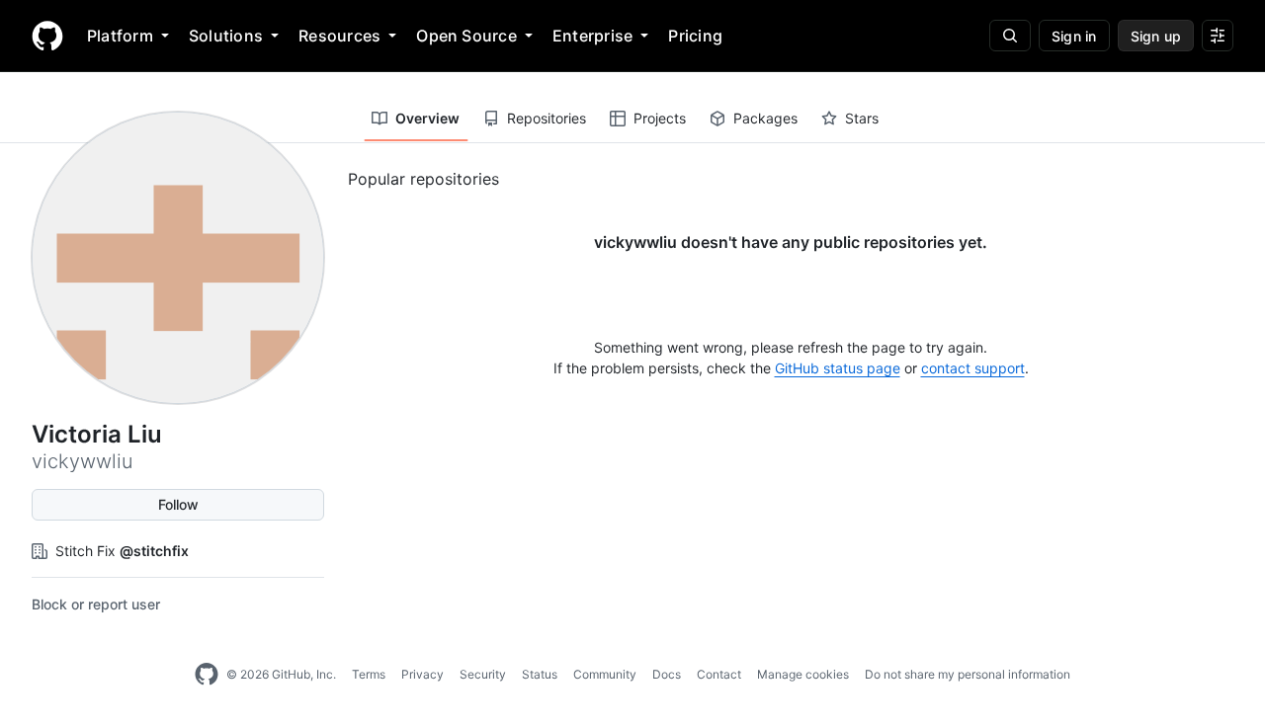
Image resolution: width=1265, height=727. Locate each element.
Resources (339, 35)
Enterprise (592, 35)
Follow (178, 504)
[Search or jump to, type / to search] (1010, 35)
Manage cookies (803, 674)
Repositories (546, 118)
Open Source (466, 35)
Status (539, 674)
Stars (862, 118)
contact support (973, 368)
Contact (719, 674)
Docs (666, 674)
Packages (765, 118)
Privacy (422, 674)
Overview (427, 118)
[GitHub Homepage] (206, 674)
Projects (659, 118)
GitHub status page (837, 368)
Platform (120, 35)
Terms (368, 674)
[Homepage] (47, 35)
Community (604, 674)
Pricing (695, 35)
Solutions (226, 35)
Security (483, 674)
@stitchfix (154, 550)
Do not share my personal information (967, 674)
